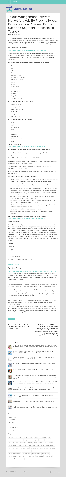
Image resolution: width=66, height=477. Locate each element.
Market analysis (49, 440)
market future (22, 445)
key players (27, 440)
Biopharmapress (23, 8)
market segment (36, 453)
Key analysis (12, 440)
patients (11, 459)
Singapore (20, 459)
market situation (13, 456)
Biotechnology (13, 417)
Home (48, 472)
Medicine (11, 422)
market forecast (49, 442)
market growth (31, 445)
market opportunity (14, 448)
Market (41, 440)
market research (13, 451)
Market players (34, 448)
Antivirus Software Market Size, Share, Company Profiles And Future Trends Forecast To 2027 (19, 326)
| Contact (57, 472)
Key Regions (35, 440)
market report (53, 448)
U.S (34, 459)
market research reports (15, 453)
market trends (48, 456)
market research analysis (25, 451)
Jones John (10, 34)
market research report (38, 451)
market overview (25, 448)
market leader (40, 445)
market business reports (26, 442)
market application (13, 442)
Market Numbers (50, 445)
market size (21, 456)
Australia (11, 437)
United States (40, 459)
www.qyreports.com (13, 264)
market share (45, 453)
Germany (37, 437)
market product (44, 448)
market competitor (38, 442)
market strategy (30, 456)
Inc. (49, 437)
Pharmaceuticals (13, 427)
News (17, 319)
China (25, 437)
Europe (31, 437)
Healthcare (12, 419)
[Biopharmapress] (9, 9)
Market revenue (26, 453)
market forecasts (13, 445)
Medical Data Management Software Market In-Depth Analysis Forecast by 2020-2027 (32, 271)
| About (52, 472)
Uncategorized (13, 430)
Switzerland (28, 459)
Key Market (19, 440)
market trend (39, 456)
